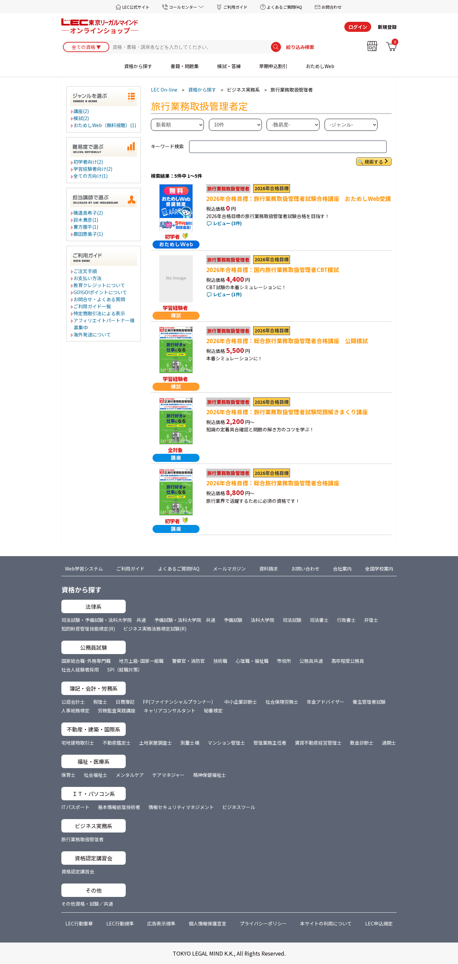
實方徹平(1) (86, 226)
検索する (373, 161)
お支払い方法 (88, 278)
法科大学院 (262, 620)
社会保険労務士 (282, 701)
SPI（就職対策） (124, 669)
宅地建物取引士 (77, 742)
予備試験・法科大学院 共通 (184, 620)
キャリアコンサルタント (169, 710)
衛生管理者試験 (369, 701)
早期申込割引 (273, 66)
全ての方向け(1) (91, 175)
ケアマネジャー (168, 774)
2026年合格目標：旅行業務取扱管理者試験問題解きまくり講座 (287, 412)
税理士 (100, 701)
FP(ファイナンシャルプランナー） (179, 701)
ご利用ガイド (235, 7)
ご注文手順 (85, 271)
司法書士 (319, 620)
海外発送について (92, 334)
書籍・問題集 (185, 66)
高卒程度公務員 (347, 660)
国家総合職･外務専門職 (86, 660)
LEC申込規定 (379, 923)
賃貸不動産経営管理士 (318, 742)
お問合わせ (332, 7)
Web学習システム (84, 568)
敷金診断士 (362, 742)
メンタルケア (130, 774)
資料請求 (268, 568)
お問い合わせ (305, 568)
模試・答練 (229, 66)
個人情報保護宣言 (207, 923)
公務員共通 (311, 660)
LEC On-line (164, 89)
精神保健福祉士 (209, 774)
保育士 (68, 774)
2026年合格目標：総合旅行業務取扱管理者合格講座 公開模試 (287, 341)
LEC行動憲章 (79, 923)
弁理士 (371, 620)
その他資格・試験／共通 (87, 903)
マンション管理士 (226, 742)
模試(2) (81, 118)
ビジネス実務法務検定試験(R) (154, 628)
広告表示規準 (161, 923)
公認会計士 (73, 701)
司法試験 (292, 620)
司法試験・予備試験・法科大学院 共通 (103, 620)
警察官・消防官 (188, 660)
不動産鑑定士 (117, 742)
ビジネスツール (238, 807)
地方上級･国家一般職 (141, 660)
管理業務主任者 (269, 742)
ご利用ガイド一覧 (92, 306)
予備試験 (233, 620)
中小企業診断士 (240, 701)
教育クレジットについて (99, 285)
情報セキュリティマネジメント (181, 807)
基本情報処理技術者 (119, 807)
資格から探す (138, 66)
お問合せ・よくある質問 (99, 299)
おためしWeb (320, 66)
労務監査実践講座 (116, 710)
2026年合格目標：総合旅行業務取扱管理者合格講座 (272, 483)
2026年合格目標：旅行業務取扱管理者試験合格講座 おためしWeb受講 (298, 199)
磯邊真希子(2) (88, 212)
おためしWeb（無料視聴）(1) (105, 125)
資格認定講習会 (77, 871)
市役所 (284, 660)
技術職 (220, 660)
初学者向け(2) (88, 161)
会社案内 (342, 568)
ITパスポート (75, 807)
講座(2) (81, 111)
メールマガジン (229, 568)
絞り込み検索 (300, 47)
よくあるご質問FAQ (284, 7)
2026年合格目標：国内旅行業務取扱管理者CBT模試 (272, 270)
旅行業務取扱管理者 (82, 839)
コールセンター (183, 7)
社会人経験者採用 (80, 669)
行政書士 (346, 620)
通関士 (389, 742)
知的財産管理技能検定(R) (88, 628)
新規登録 (387, 26)
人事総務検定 (75, 710)
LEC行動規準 (120, 923)
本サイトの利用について (326, 923)
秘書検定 (213, 710)
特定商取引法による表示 (99, 313)
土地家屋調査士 (155, 742)
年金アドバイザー (325, 701)
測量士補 (189, 742)
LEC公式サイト (136, 7)
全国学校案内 (379, 568)
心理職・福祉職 (252, 660)
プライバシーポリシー (263, 923)
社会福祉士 (95, 774)
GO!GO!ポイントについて (100, 292)
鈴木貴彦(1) (86, 219)
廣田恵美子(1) (88, 233)
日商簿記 (125, 701)
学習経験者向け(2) (93, 168)
